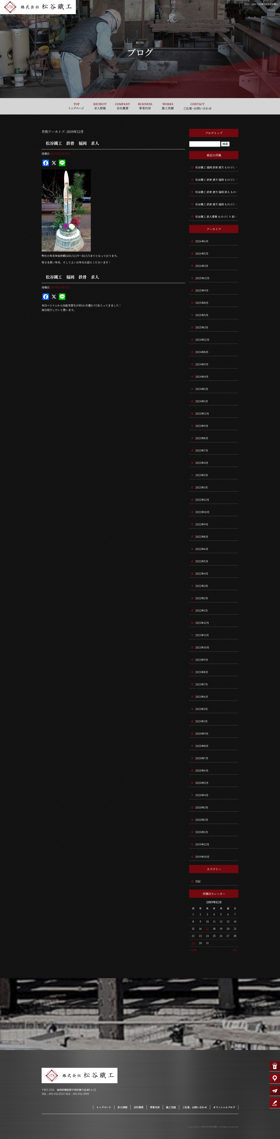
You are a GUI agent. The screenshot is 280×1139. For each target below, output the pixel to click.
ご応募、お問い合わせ (197, 106)
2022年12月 (202, 500)
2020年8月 (201, 746)
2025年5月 (201, 315)
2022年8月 (201, 537)
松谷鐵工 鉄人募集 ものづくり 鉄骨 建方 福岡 (216, 216)
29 (193, 943)
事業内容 (145, 106)
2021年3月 (201, 709)
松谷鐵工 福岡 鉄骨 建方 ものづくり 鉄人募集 (216, 167)
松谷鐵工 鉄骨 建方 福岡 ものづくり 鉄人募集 (216, 180)
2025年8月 (201, 303)
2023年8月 (201, 438)
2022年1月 (201, 610)
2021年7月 (201, 684)
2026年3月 (201, 266)
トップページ (76, 106)
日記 (198, 881)
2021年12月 (202, 623)
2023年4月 (201, 463)
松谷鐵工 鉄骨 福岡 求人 (72, 143)
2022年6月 (201, 549)
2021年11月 (202, 635)
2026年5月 (201, 253)
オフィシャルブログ (224, 1107)
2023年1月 (201, 487)
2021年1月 (201, 721)
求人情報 (100, 106)
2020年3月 (201, 807)
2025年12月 (202, 278)
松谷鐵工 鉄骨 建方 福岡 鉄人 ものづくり (216, 192)
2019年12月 (202, 844)
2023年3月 (201, 475)
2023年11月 (202, 413)
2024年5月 (201, 364)
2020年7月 (201, 758)
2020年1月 (201, 832)
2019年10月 (202, 857)
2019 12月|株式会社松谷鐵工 (265, 4)
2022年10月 (202, 512)
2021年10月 (202, 647)
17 (207, 928)
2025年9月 (201, 290)
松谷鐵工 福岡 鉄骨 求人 (72, 277)
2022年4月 (201, 573)
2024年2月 (201, 389)
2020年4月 (201, 795)
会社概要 (122, 106)
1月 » (235, 950)
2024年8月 (201, 352)
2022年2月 (201, 598)
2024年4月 (201, 377)
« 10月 (193, 950)
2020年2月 (201, 820)
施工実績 (167, 106)
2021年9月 (201, 660)
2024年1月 (201, 401)
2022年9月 (201, 524)
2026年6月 (201, 241)
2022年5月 (201, 561)
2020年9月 (201, 733)
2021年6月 (201, 697)
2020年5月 (201, 783)
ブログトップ (213, 133)
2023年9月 (201, 426)
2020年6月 (201, 770)
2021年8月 (201, 672)
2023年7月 (201, 450)
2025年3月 (201, 327)
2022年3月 (201, 586)
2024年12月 (202, 340)
